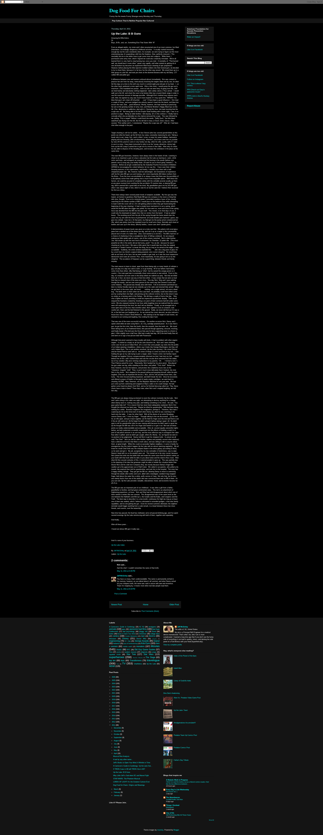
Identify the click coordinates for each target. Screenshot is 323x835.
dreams (154, 638)
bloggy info (143, 631)
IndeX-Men (178, 668)
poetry (119, 652)
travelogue (153, 660)
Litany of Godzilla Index (182, 681)
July (115, 744)
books (111, 634)
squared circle (114, 654)
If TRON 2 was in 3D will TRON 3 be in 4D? (129, 769)
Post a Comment (120, 594)
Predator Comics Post (182, 748)
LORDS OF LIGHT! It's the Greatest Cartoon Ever (131, 782)
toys (123, 660)
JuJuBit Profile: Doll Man (174, 799)
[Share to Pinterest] (152, 550)
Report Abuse (193, 106)
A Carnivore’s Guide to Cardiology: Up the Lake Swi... (132, 766)
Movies (155, 646)
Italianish (116, 643)
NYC (128, 650)
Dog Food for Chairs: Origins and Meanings (129, 785)
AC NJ (141, 627)
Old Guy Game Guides (144, 649)
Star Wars (148, 654)
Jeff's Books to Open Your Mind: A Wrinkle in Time (131, 763)
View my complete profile (172, 645)
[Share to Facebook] (150, 550)
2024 (114, 683)
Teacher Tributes (138, 657)
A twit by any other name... (123, 759)
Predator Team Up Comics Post (185, 735)
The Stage (150, 657)
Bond (154, 631)
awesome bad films (138, 629)
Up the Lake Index (118, 545)
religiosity (144, 652)
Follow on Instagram (195, 79)
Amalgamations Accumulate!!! (185, 723)
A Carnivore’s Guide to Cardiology (122, 627)
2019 (114, 699)
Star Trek (131, 654)
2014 (114, 715)
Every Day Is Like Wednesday (177, 790)
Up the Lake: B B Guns (121, 772)
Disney (125, 638)
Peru (111, 652)
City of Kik (170, 813)
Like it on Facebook (195, 49)
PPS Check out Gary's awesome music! (196, 91)
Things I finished (172, 805)
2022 (114, 690)
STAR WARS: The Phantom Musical (126, 779)
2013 (114, 719)
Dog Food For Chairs (132, 10)
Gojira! (157, 641)
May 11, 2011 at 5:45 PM (126, 571)
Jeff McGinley (122, 576)
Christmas (142, 634)
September (118, 737)
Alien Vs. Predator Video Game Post (187, 698)
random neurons (131, 652)
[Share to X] (147, 550)
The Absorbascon (173, 797)
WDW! (112, 666)
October (117, 734)
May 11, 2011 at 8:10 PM (126, 589)
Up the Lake (121, 554)
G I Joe (128, 641)
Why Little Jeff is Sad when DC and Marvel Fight (131, 775)
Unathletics (138, 664)
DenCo (152, 636)
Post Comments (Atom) (150, 611)
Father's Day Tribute (181, 760)
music (119, 649)
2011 (114, 725)
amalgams (152, 627)
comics (116, 636)
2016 (114, 709)
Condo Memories (131, 636)
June (116, 747)
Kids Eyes (145, 643)
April (116, 753)
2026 (114, 677)
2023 (114, 687)
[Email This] (143, 550)
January (117, 795)
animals (112, 629)
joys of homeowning (130, 643)
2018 (114, 703)
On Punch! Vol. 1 (171, 792)
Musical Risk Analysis (121, 756)
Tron (118, 664)
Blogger (176, 830)
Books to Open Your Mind (126, 634)
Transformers (136, 660)
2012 (114, 722)
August (116, 741)
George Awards (142, 641)
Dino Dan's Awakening (171, 693)
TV (124, 663)
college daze (155, 634)
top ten (112, 660)
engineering (114, 641)
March (116, 789)
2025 (114, 680)
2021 (114, 693)
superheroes (116, 657)
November (118, 731)
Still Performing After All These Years (178, 815)
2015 (114, 712)
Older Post (174, 604)
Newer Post (116, 604)
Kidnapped (170, 807)
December (118, 728)
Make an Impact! (193, 37)
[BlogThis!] (145, 550)
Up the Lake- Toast (181, 710)
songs (154, 652)
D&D (143, 636)
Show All (211, 820)
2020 (114, 696)
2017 (114, 706)
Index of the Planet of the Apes (185, 656)
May (115, 750)
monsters (140, 646)
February (117, 792)
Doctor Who (141, 639)
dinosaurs (112, 639)
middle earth (127, 646)
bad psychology (129, 631)
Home (145, 604)
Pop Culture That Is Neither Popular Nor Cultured (133, 21)
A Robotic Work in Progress (177, 780)
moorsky (160, 830)
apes (123, 629)
